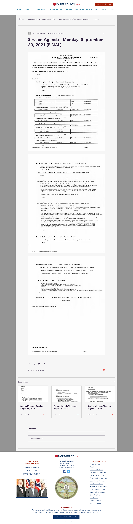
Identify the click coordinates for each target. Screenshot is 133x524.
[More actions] (103, 33)
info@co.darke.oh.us (66, 467)
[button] (113, 19)
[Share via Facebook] (29, 364)
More (95, 19)
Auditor (92, 467)
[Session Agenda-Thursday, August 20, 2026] (67, 394)
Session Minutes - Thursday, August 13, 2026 (100, 407)
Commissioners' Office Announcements (74, 19)
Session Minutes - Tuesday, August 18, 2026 (31, 407)
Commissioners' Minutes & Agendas (41, 19)
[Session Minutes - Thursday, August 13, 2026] (100, 394)
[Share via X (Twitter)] (34, 364)
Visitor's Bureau (95, 503)
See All (113, 382)
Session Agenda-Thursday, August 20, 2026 (65, 407)
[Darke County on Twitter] (68, 471)
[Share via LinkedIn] (39, 364)
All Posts (21, 19)
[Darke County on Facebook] (64, 471)
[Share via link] (44, 364)
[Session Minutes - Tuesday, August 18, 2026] (33, 394)
